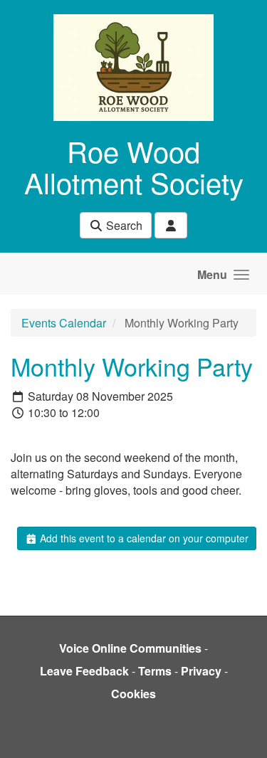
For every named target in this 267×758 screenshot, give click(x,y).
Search (122, 225)
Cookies (133, 693)
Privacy (201, 671)
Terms (155, 671)
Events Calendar (63, 323)
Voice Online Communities (130, 648)
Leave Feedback (84, 671)
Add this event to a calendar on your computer (142, 538)
